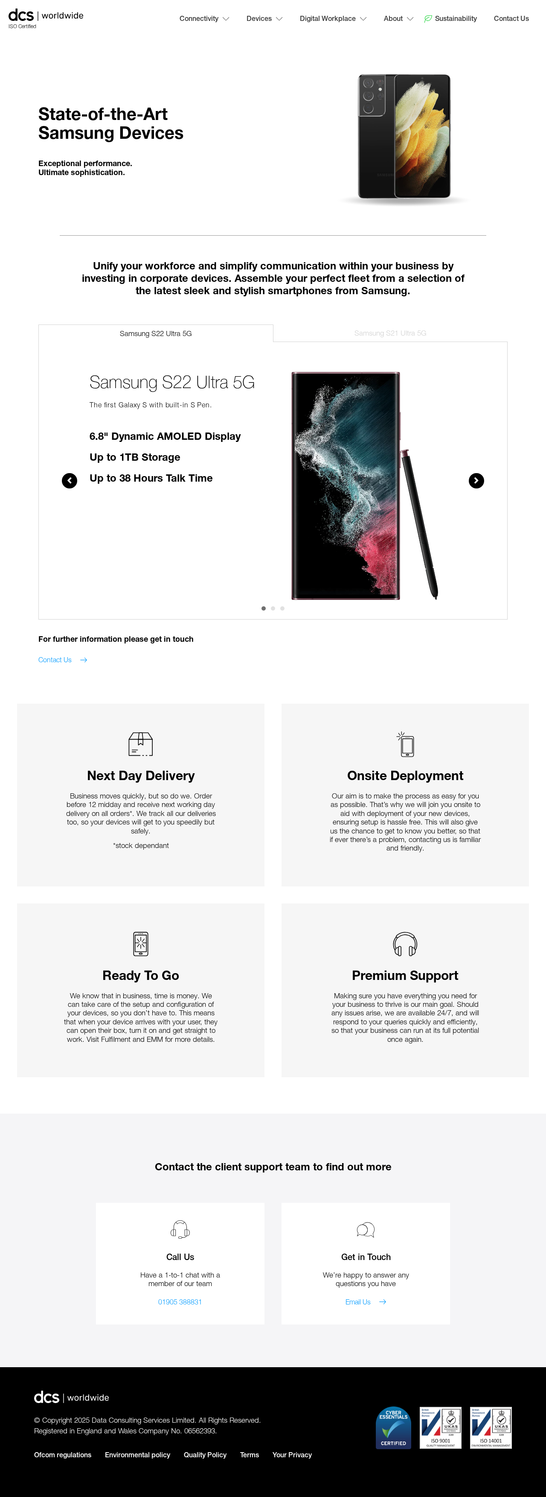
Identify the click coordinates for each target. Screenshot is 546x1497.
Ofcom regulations (62, 1455)
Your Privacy (292, 1455)
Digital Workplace (328, 19)
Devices (259, 19)
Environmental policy (137, 1455)
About (393, 19)
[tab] (155, 333)
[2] (273, 608)
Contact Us (511, 19)
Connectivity (199, 19)
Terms (249, 1455)
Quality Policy (205, 1455)
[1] (263, 608)
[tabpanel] (273, 485)
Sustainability (456, 19)
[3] (282, 608)
